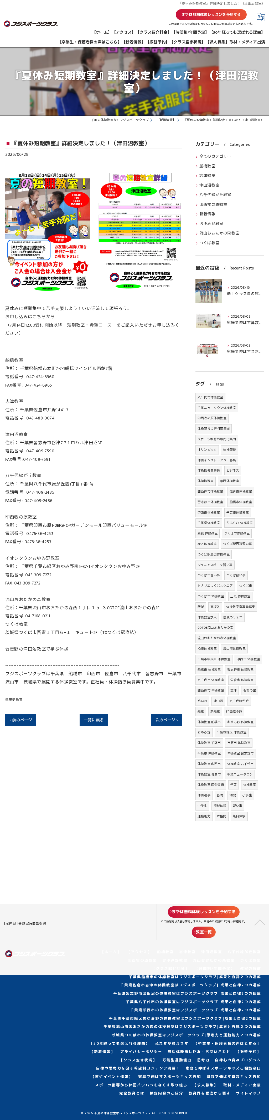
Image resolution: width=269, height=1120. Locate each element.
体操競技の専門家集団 (214, 428)
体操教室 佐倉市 (209, 774)
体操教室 (249, 784)
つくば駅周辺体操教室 (214, 554)
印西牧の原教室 (213, 205)
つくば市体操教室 (237, 533)
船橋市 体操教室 (209, 669)
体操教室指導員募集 (240, 606)
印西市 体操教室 (248, 659)
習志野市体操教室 (210, 502)
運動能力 (204, 816)
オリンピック (207, 449)
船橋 (201, 711)
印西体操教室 (229, 481)
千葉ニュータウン (240, 774)
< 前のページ (20, 720)
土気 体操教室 (240, 596)
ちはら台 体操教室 (239, 523)
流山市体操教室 (234, 648)
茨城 (201, 606)
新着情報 (207, 214)
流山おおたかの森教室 (219, 233)
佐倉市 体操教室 (242, 680)
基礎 (220, 795)
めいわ (202, 701)
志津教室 (207, 176)
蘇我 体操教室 (208, 533)
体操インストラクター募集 (217, 460)
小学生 (247, 795)
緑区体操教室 (207, 544)
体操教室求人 (207, 617)
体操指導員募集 (209, 470)
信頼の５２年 (232, 617)
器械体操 (220, 805)
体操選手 (204, 795)
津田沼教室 (14, 700)
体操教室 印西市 (209, 764)
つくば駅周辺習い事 (237, 544)
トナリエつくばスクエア (215, 585)
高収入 (215, 606)
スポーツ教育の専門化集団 (217, 439)
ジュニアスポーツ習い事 (215, 565)
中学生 (202, 805)
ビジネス (232, 470)
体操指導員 (206, 481)
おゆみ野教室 (211, 224)
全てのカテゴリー (215, 156)
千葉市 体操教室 (209, 753)
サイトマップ (248, 1093)
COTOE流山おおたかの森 (215, 627)
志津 (233, 690)
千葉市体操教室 (237, 512)
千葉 (233, 784)
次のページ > (167, 720)
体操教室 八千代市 (240, 764)
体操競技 (229, 449)
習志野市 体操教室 (240, 669)
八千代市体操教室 (210, 397)
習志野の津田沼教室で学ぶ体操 (37, 649)
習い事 (237, 805)
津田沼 (218, 701)
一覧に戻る (94, 720)
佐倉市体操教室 (241, 491)
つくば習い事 (236, 575)
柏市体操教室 (207, 648)
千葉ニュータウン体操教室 (217, 408)
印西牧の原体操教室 (212, 418)
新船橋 (215, 711)
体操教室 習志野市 (240, 753)
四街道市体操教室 (210, 491)
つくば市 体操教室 (211, 596)
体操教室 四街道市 (211, 784)
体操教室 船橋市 (209, 722)
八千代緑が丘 (239, 701)
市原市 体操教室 (239, 743)
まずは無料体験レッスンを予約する (211, 14)
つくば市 (245, 585)
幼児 (233, 795)
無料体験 (239, 816)
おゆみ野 (204, 732)
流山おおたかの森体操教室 (217, 638)
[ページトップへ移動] (260, 922)
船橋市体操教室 (241, 502)
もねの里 (249, 690)
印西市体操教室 (209, 512)
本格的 (221, 816)
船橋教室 (207, 166)
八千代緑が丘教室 (215, 195)
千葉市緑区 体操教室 (231, 732)
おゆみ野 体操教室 (240, 722)
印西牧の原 (234, 711)
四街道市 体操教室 (211, 690)
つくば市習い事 (209, 575)
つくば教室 (209, 243)
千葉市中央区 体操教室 (214, 659)
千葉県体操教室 (209, 523)
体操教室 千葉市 (209, 743)
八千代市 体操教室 (211, 680)
